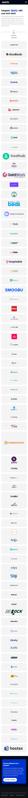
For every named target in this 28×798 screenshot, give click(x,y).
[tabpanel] (14, 396)
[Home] (5, 2)
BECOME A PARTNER (10, 779)
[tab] (13, 31)
